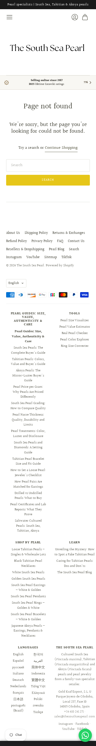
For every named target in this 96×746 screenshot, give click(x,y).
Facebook (82, 724)
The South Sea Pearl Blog (74, 572)
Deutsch (18, 680)
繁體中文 (38, 680)
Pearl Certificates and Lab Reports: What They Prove (28, 509)
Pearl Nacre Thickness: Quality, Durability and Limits (28, 419)
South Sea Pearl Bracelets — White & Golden (28, 617)
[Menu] (9, 17)
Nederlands (18, 686)
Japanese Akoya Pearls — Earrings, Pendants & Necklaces (28, 630)
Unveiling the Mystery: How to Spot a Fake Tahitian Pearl (75, 552)
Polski (38, 699)
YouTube (33, 257)
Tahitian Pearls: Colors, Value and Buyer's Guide (28, 362)
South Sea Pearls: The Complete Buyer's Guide (28, 350)
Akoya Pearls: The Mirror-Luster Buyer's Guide (28, 375)
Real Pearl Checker (75, 333)
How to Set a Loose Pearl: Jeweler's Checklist (28, 473)
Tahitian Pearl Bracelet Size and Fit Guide (28, 461)
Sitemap (50, 257)
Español (18, 660)
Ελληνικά (38, 692)
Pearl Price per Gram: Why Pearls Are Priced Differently (28, 391)
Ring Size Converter (75, 346)
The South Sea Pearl (30, 265)
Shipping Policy (36, 233)
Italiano (18, 673)
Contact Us (76, 241)
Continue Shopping (61, 148)
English (13, 283)
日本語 (18, 699)
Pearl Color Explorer (74, 339)
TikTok (66, 257)
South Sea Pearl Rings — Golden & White (28, 605)
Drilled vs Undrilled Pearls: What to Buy (28, 496)
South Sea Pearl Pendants (28, 596)
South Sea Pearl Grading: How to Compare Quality (28, 406)
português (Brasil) (18, 708)
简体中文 (38, 667)
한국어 (38, 654)
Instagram (14, 257)
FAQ (60, 241)
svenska (38, 705)
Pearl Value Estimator (74, 326)
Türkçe (38, 712)
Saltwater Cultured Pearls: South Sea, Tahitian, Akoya (28, 525)
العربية (38, 660)
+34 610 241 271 (74, 711)
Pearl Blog (56, 249)
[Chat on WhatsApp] (85, 735)
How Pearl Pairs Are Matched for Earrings (28, 484)
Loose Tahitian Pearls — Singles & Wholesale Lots (28, 552)
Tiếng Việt (38, 686)
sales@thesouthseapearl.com (74, 716)
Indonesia (38, 673)
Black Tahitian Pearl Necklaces (28, 563)
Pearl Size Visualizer (74, 320)
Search (74, 249)
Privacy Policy (41, 241)
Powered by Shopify (60, 265)
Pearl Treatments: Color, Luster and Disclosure (28, 434)
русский (18, 667)
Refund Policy (16, 241)
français (18, 692)
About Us (13, 233)
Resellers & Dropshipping (25, 249)
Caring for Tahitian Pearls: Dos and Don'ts (74, 563)
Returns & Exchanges (68, 233)
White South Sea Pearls (28, 572)
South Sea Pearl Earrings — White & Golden (28, 588)
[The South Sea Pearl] (48, 48)
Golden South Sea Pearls (28, 578)
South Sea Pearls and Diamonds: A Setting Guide (28, 447)
